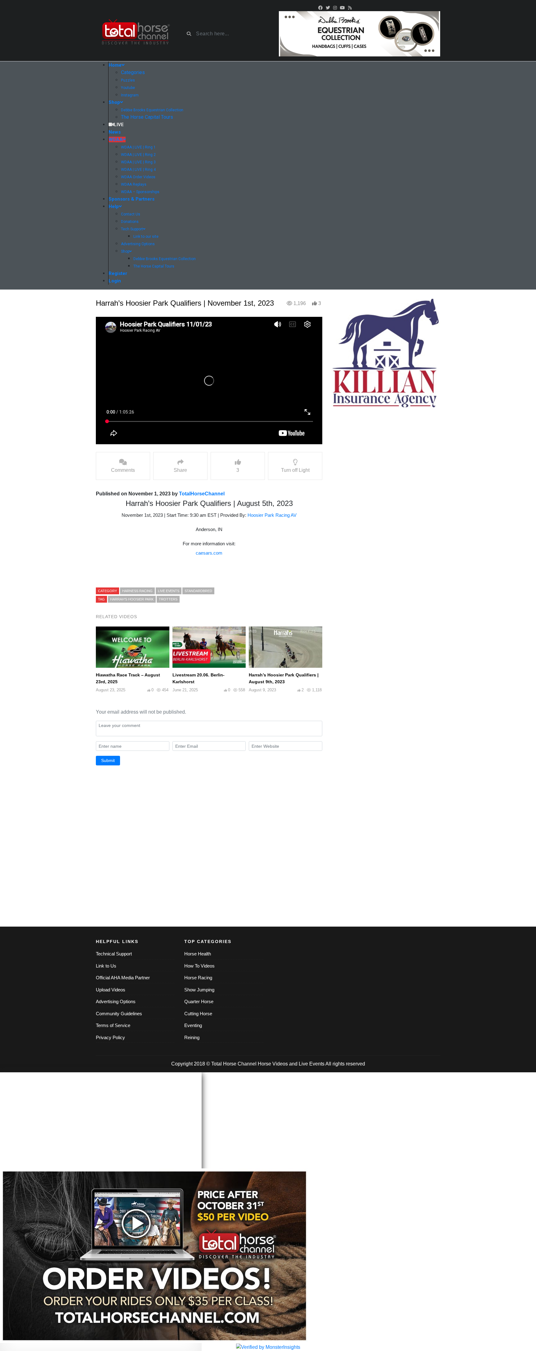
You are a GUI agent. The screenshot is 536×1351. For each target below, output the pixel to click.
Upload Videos (110, 989)
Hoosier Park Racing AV (272, 515)
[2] (359, 33)
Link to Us (106, 965)
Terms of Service (113, 1025)
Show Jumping (199, 989)
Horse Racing (198, 977)
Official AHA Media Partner (123, 977)
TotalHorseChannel (202, 493)
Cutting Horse (198, 1013)
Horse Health (197, 953)
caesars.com (209, 553)
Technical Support (114, 953)
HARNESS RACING (137, 591)
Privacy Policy (110, 1037)
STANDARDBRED (198, 591)
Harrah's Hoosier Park (132, 599)
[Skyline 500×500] (386, 353)
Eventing (193, 1025)
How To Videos (199, 965)
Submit (108, 760)
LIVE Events (168, 591)
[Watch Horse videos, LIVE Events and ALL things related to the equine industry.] (135, 34)
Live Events (311, 1063)
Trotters (168, 599)
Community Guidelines (119, 1013)
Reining (191, 1037)
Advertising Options (116, 1001)
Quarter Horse (198, 1001)
